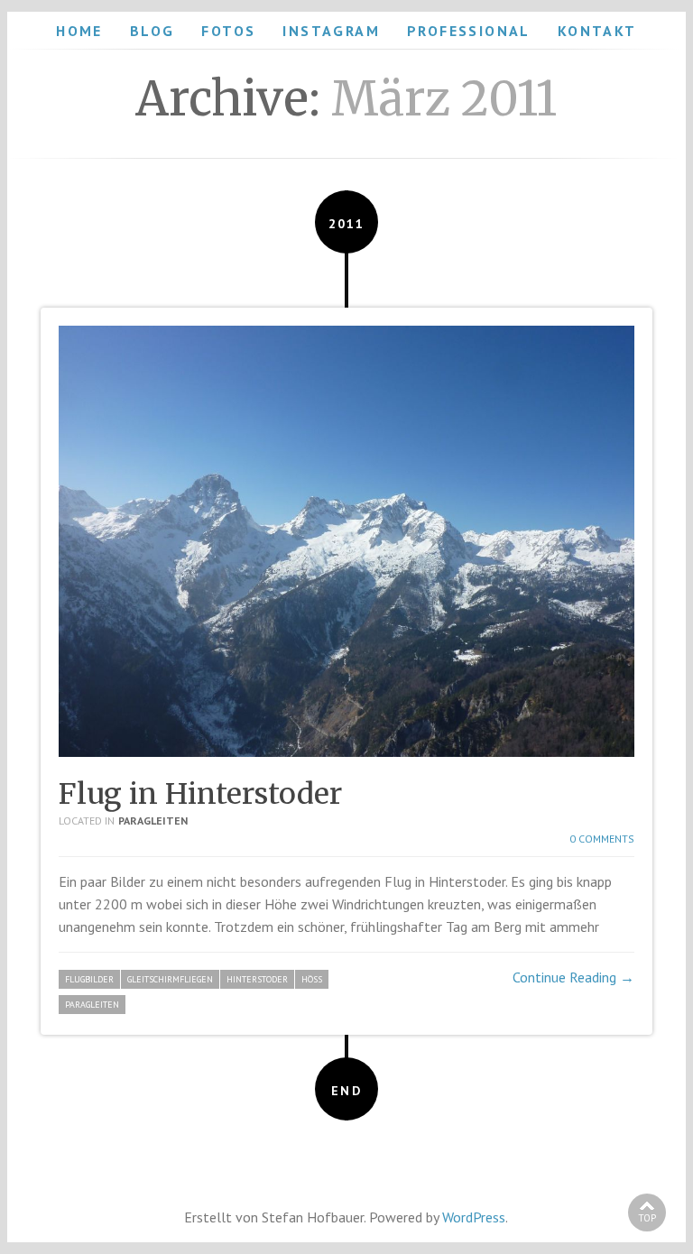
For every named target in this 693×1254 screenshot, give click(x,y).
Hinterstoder (257, 979)
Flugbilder (89, 979)
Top (647, 1218)
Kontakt (597, 31)
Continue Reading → (573, 977)
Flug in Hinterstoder (200, 794)
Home (79, 31)
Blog (152, 31)
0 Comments (601, 838)
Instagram (331, 31)
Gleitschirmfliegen (170, 979)
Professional (469, 31)
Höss (311, 979)
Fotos (228, 31)
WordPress (473, 1217)
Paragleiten (153, 820)
